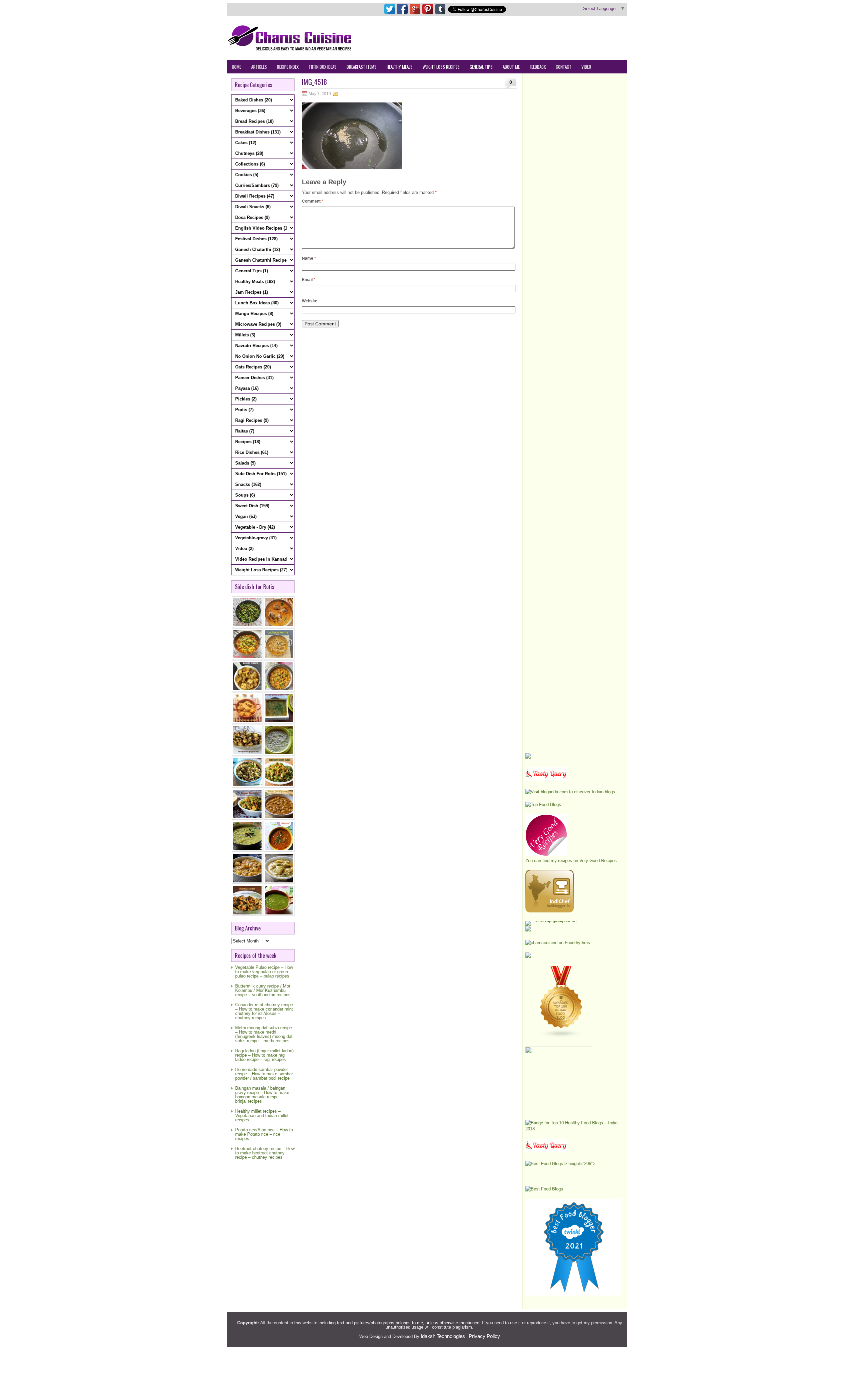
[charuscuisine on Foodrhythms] (557, 942)
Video (586, 66)
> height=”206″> (579, 1163)
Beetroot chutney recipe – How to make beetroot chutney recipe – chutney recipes (265, 1153)
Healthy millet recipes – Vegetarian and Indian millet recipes (262, 1115)
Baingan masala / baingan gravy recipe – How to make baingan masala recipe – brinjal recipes (262, 1095)
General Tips (481, 66)
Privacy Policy (484, 1336)
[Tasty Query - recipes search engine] (546, 779)
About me (511, 66)
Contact (563, 66)
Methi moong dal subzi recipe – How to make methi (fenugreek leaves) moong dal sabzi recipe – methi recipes (263, 1034)
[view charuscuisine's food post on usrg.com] (552, 920)
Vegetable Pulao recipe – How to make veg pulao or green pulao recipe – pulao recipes (264, 972)
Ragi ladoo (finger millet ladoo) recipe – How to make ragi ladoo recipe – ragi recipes (264, 1055)
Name (309, 258)
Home (236, 66)
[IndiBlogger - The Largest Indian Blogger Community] (549, 910)
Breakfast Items (362, 66)
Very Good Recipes (598, 860)
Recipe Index (288, 66)
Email (308, 279)
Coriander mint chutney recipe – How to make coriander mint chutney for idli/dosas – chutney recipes (264, 1011)
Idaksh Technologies (443, 1336)
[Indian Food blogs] (561, 1036)
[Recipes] (546, 1150)
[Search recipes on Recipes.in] (543, 804)
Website (309, 301)
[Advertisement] (505, 38)
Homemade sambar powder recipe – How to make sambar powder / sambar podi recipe (264, 1074)
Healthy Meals (400, 66)
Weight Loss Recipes (441, 66)
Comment (312, 201)
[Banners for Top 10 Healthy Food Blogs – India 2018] (573, 1128)
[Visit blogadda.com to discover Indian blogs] (570, 791)
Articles (259, 66)
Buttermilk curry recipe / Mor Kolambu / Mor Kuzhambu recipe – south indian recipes (263, 990)
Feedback (538, 66)
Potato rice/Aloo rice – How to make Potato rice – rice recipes (264, 1134)
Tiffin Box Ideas (323, 66)
